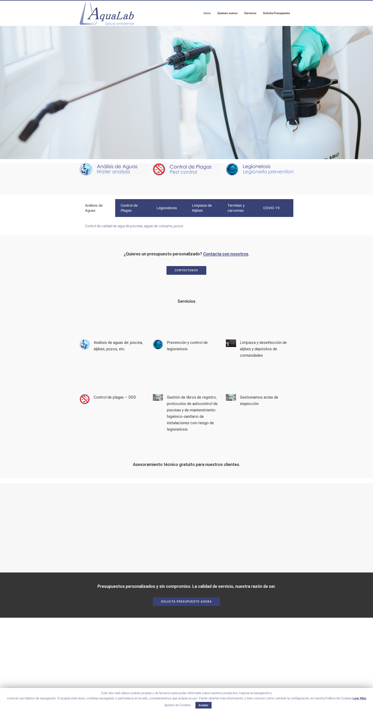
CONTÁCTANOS (186, 270)
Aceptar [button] (203, 705)
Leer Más (359, 698)
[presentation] (97, 208)
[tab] (97, 208)
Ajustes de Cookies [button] (177, 705)
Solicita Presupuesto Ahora (186, 601)
